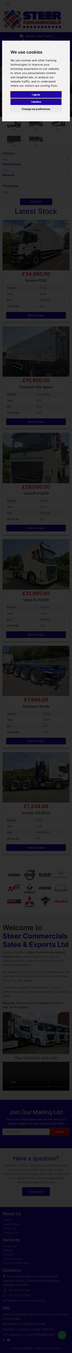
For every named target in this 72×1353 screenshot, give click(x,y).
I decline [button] (36, 101)
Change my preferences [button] (36, 108)
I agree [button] (36, 94)
